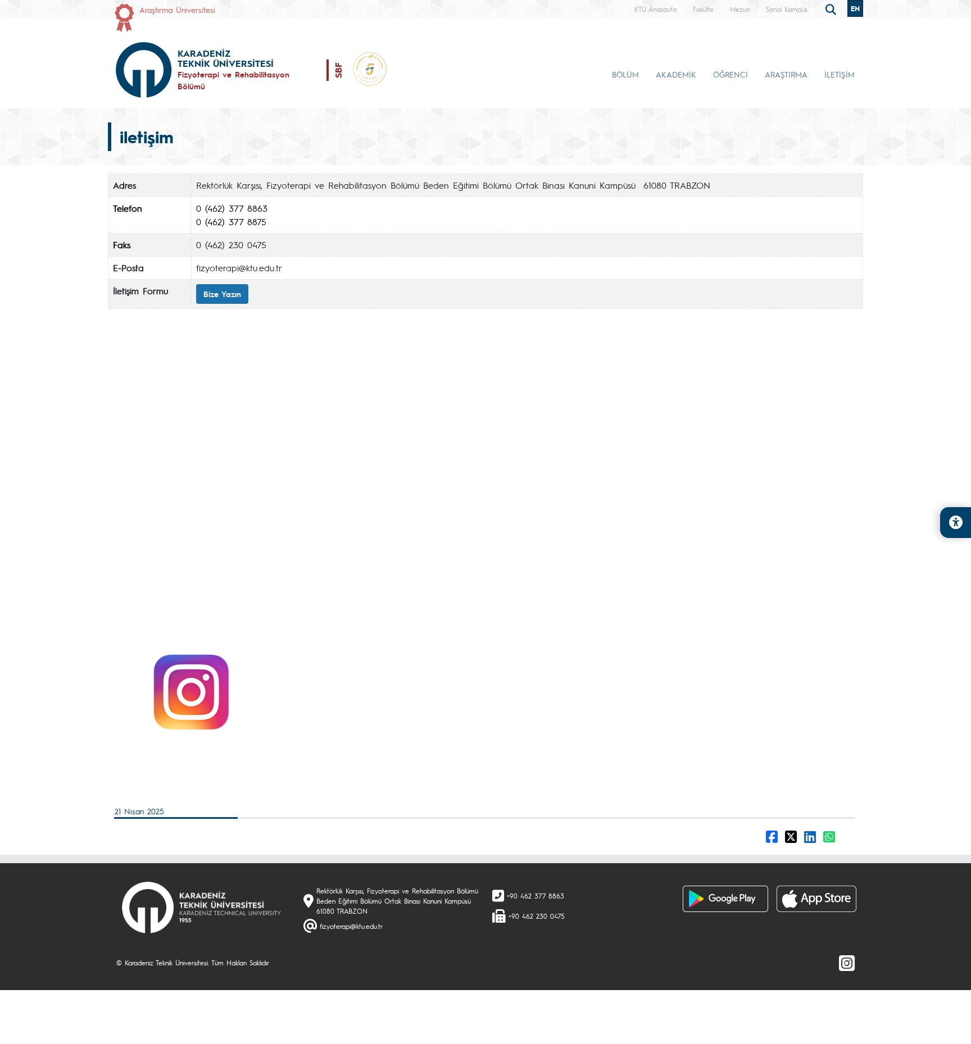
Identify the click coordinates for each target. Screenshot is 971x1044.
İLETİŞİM (839, 74)
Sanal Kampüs (786, 8)
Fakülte (703, 8)
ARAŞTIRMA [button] (786, 74)
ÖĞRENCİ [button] (730, 74)
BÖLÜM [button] (625, 74)
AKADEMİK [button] (676, 74)
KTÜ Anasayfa (655, 8)
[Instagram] (847, 962)
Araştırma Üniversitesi (177, 9)
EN (855, 8)
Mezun (740, 8)
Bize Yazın (222, 294)
